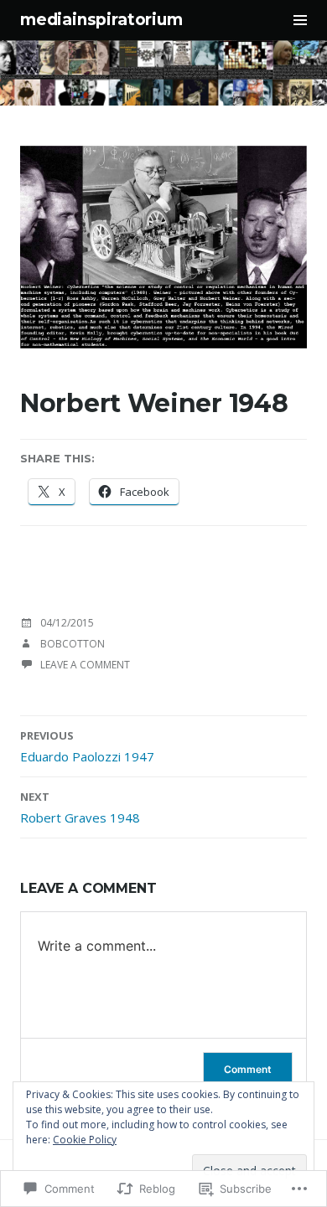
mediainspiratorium (101, 19)
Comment (248, 1069)
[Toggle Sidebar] (300, 20)
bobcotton (72, 644)
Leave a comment (85, 665)
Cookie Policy (85, 1139)
